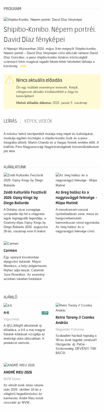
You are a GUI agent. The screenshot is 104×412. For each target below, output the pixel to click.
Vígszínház (12, 319)
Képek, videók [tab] (38, 121)
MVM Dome (12, 379)
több (23, 66)
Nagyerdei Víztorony (70, 329)
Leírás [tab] (10, 121)
